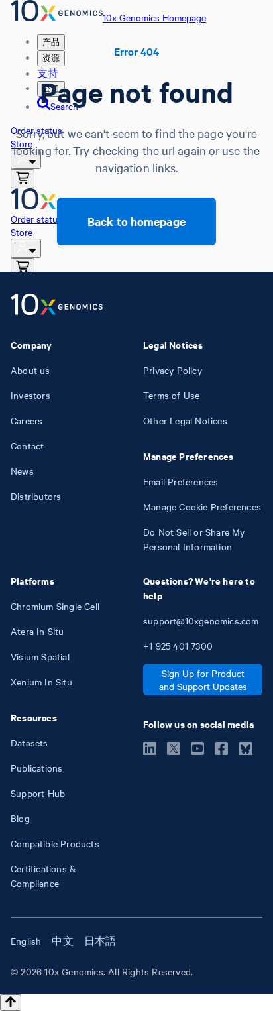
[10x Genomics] (57, 306)
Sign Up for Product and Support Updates (203, 679)
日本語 (100, 940)
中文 (62, 940)
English (26, 940)
